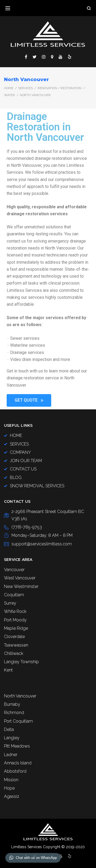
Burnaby (12, 704)
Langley (11, 737)
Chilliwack (13, 653)
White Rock (15, 611)
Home (8, 88)
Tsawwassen (16, 645)
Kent (8, 670)
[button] (29, 400)
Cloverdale (14, 636)
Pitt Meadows (17, 746)
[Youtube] (60, 57)
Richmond (14, 712)
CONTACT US (23, 468)
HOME (16, 435)
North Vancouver (20, 696)
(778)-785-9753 (26, 527)
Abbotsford (15, 771)
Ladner (10, 754)
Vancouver (14, 569)
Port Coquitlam (18, 721)
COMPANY (20, 452)
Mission (11, 779)
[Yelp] (69, 57)
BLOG (16, 477)
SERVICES (25, 88)
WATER (9, 95)
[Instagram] (44, 57)
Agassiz (11, 796)
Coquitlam (14, 594)
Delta (9, 729)
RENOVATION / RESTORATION (60, 88)
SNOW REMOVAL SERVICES (37, 485)
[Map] (52, 57)
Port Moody (15, 619)
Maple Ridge (16, 628)
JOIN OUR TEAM (26, 460)
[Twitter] (35, 57)
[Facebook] (26, 57)
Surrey (10, 603)
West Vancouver (19, 577)
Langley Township (21, 661)
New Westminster (21, 586)
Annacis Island (17, 762)
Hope (9, 788)
